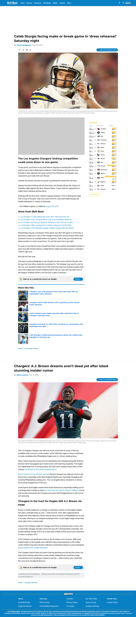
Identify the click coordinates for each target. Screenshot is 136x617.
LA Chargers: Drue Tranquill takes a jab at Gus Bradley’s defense (46, 220)
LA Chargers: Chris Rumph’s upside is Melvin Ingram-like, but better (47, 228)
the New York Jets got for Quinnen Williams (61, 490)
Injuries (62, 3)
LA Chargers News (31, 348)
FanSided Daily (24, 602)
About (20, 599)
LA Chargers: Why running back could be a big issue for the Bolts (46, 225)
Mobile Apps (112, 599)
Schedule (37, 3)
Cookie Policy (112, 602)
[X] (123, 3)
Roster (55, 3)
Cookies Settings (92, 606)
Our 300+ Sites (91, 599)
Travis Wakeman (24, 45)
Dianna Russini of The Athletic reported (34, 474)
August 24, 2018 (52, 206)
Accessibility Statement (49, 606)
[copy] (30, 49)
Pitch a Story (45, 602)
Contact (70, 599)
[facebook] (119, 3)
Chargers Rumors (31, 582)
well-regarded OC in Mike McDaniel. (34, 548)
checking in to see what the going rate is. (40, 469)
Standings (47, 3)
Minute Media (15, 611)
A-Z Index (70, 606)
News (22, 3)
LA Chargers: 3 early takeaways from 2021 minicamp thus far (45, 217)
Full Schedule (94, 194)
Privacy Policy (72, 602)
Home (20, 348)
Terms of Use (91, 602)
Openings (43, 599)
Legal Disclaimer (25, 606)
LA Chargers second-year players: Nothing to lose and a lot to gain (47, 222)
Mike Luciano (22, 375)
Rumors (29, 3)
